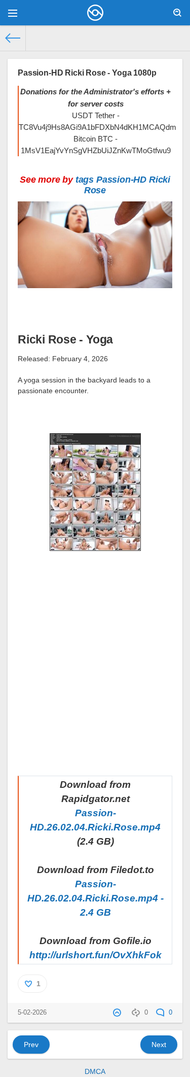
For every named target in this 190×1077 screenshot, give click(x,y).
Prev (31, 1044)
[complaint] (118, 1012)
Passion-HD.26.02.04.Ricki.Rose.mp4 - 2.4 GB (95, 898)
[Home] (13, 38)
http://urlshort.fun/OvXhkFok (95, 955)
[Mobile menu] (12, 12)
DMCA (95, 1071)
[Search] (177, 12)
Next (158, 1044)
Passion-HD (121, 180)
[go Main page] (95, 12)
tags (84, 180)
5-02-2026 (32, 1012)
